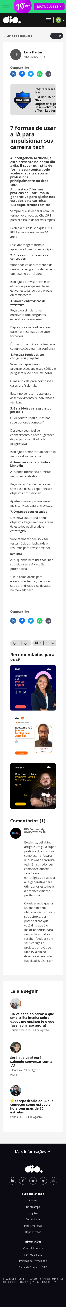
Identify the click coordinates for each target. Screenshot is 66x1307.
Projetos (33, 1213)
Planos (33, 1200)
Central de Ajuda (33, 1248)
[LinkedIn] (13, 74)
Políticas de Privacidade (33, 1261)
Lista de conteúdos (19, 35)
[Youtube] (33, 1181)
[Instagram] (53, 1181)
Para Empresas (33, 1225)
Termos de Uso (33, 1254)
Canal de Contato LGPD (33, 1267)
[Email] (48, 74)
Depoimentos (33, 1232)
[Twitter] (31, 74)
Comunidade (33, 1219)
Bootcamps (33, 1207)
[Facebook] (22, 74)
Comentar (53, 643)
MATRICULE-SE (47, 7)
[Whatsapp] (40, 74)
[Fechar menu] (48, 20)
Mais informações (30, 1151)
